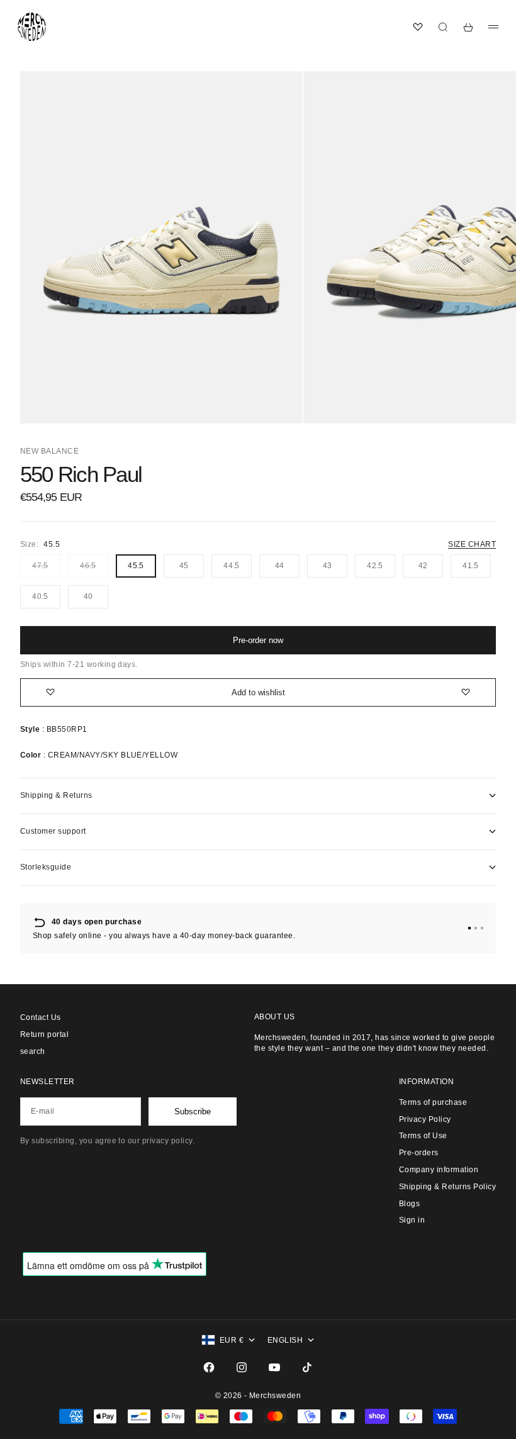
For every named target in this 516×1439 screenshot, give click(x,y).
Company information (438, 1169)
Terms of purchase (433, 1102)
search (32, 1051)
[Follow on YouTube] (274, 1367)
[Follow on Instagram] (241, 1367)
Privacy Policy (425, 1119)
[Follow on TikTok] (307, 1367)
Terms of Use (423, 1135)
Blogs (409, 1203)
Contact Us (40, 1017)
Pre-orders (419, 1152)
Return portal (44, 1034)
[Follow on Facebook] (209, 1367)
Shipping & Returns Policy (447, 1186)
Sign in (412, 1220)
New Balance (49, 451)
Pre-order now (258, 640)
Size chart (472, 544)
